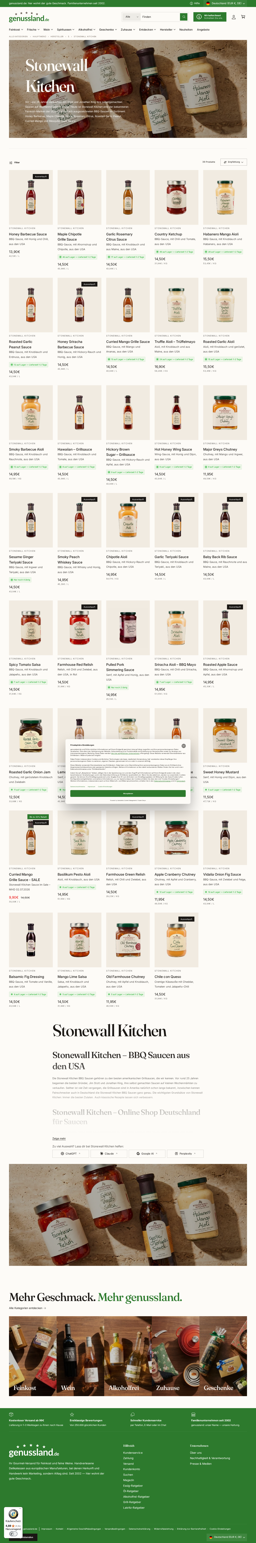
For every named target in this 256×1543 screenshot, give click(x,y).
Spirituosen (64, 29)
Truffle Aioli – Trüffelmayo (175, 341)
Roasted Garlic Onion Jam (29, 772)
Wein (46, 29)
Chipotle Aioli (116, 557)
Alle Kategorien (18, 36)
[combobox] (165, 17)
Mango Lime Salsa (72, 977)
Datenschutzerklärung (139, 1529)
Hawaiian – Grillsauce (75, 449)
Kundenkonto (131, 1469)
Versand (128, 1463)
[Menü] (20, 1509)
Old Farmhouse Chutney (125, 977)
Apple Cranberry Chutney (175, 874)
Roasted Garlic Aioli (218, 341)
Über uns (196, 1452)
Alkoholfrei (85, 29)
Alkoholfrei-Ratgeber (136, 1496)
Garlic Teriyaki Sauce (171, 557)
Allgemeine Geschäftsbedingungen (84, 1529)
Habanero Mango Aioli (220, 234)
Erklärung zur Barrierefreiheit (191, 1529)
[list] (128, 1419)
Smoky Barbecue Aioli (26, 449)
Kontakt (59, 1529)
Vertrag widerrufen (23, 1537)
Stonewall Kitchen (85, 36)
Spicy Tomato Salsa (25, 664)
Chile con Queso (168, 977)
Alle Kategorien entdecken (25, 1308)
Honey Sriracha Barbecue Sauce (71, 344)
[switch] (13, 1533)
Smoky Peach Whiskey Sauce (70, 559)
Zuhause (126, 29)
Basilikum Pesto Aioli (74, 874)
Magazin (128, 1480)
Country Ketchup (168, 234)
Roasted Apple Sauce (220, 664)
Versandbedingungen (115, 1529)
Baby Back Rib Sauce (220, 557)
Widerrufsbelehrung (163, 1529)
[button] (243, 17)
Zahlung (128, 1458)
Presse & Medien (201, 1463)
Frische (31, 29)
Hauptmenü (39, 36)
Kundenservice (132, 1452)
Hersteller (166, 29)
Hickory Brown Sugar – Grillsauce (120, 452)
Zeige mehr (59, 1138)
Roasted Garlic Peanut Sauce (20, 344)
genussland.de (30, 1529)
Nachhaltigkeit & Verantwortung (210, 1458)
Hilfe (197, 3)
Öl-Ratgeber (131, 1491)
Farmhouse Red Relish (75, 664)
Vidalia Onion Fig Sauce (222, 874)
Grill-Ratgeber (132, 1502)
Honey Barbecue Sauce (28, 234)
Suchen (128, 1474)
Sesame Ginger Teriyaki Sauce (21, 559)
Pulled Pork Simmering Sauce (120, 667)
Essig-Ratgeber (133, 1485)
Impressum (46, 1529)
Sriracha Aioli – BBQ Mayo (175, 664)
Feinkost (14, 29)
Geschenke (106, 29)
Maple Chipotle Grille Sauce (70, 237)
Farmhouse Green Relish (125, 874)
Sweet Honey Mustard (221, 772)
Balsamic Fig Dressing (26, 977)
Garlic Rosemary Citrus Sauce (119, 237)
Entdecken (146, 29)
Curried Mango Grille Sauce (128, 341)
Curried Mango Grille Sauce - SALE (24, 877)
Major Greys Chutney (220, 449)
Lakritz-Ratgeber (133, 1507)
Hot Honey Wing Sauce (173, 449)
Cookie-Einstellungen (220, 1529)
